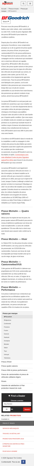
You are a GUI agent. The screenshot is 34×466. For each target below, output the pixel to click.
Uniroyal (6, 354)
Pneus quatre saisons (9, 366)
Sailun (6, 347)
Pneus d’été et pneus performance (14, 370)
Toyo (5, 351)
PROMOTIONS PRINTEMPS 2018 (13, 438)
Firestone (7, 327)
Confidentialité (6, 462)
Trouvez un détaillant (11, 433)
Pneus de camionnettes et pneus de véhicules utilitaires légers (14, 375)
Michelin (6, 344)
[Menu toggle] (30, 3)
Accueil (3, 9)
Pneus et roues (14, 9)
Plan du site (16, 462)
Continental (7, 323)
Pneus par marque (10, 313)
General (6, 334)
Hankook (6, 337)
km (11, 409)
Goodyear (7, 340)
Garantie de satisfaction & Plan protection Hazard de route (13, 387)
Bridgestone (7, 320)
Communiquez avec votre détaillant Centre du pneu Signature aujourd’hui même (15, 157)
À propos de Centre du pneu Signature (13, 445)
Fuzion (6, 330)
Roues (3, 381)
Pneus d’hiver (6, 362)
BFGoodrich (8, 316)
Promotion (15, 415)
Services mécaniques (11, 428)
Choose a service (17, 400)
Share (5, 21)
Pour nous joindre (10, 451)
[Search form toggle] (23, 3)
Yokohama (7, 358)
